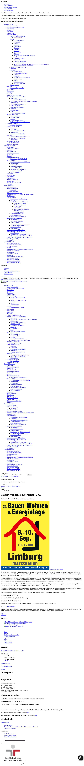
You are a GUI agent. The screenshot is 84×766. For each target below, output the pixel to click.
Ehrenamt (9, 135)
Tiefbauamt (17, 59)
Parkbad (9, 156)
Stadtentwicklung (11, 197)
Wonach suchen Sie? (6, 474)
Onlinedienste (10, 28)
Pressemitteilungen (15, 172)
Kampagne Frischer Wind (14, 262)
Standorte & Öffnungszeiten (17, 36)
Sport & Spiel (10, 181)
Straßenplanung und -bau (13, 261)
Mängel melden (11, 33)
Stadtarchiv (10, 173)
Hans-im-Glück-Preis (15, 167)
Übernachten (10, 154)
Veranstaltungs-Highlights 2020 (18, 159)
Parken (9, 247)
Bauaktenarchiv (14, 222)
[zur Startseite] (14, 281)
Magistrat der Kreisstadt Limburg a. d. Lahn (12, 650)
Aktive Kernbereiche (15, 215)
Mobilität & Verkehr (9, 241)
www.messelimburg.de (9, 606)
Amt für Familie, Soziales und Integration (24, 55)
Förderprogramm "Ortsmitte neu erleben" (21, 236)
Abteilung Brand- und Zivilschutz (16, 230)
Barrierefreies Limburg (13, 259)
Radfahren (10, 255)
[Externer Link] (43, 622)
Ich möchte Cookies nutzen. (15, 21)
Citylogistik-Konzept (12, 253)
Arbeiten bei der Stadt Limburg (22, 77)
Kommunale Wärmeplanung (17, 104)
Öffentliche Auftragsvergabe (14, 193)
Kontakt (6, 633)
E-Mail (6, 660)
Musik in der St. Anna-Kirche (18, 169)
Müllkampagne (14, 102)
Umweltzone (10, 252)
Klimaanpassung (14, 110)
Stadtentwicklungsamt (19, 58)
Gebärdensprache (8, 274)
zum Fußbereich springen (10, 7)
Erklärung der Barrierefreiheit (11, 271)
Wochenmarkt (10, 178)
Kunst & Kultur (11, 160)
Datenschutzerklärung (9, 636)
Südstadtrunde (17, 206)
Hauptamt (16, 45)
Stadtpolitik (10, 92)
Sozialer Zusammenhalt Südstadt (18, 202)
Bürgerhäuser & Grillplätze (14, 182)
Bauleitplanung (11, 196)
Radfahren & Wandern (13, 153)
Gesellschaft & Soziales (13, 126)
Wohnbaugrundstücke (13, 238)
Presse (5, 269)
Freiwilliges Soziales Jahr (20, 73)
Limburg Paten (14, 139)
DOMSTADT (11, 89)
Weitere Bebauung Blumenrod (18, 216)
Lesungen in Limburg (16, 166)
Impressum (7, 638)
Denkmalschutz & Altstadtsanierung (16, 231)
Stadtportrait (10, 91)
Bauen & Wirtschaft (9, 185)
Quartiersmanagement (19, 204)
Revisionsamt (17, 46)
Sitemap (6, 639)
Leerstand (13, 190)
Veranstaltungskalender (13, 157)
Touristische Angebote (13, 148)
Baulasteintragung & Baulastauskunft (20, 224)
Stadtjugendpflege (15, 116)
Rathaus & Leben (8, 24)
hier (28, 712)
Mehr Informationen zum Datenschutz (10, 279)
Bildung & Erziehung (12, 114)
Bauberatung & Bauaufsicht (14, 218)
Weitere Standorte (5, 663)
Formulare (13, 68)
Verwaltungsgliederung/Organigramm (23, 65)
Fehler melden (7, 640)
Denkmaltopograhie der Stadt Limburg (20, 234)
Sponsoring (17, 207)
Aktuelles (9, 86)
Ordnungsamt (17, 52)
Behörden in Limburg (12, 144)
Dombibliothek (14, 165)
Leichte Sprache (8, 272)
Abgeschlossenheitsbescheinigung (19, 225)
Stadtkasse (16, 49)
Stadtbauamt (17, 57)
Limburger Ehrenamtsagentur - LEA (19, 136)
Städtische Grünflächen (20, 99)
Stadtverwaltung (11, 34)
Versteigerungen (14, 85)
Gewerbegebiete (11, 240)
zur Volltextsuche (8, 10)
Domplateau (13, 200)
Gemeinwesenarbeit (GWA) (17, 133)
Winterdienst (20, 62)
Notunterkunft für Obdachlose (18, 131)
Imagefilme (10, 150)
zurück (2, 613)
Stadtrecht (9, 94)
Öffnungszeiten (18, 37)
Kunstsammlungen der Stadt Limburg (20, 162)
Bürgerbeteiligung (18, 210)
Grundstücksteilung (15, 227)
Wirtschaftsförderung (12, 188)
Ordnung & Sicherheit (13, 141)
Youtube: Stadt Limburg (10, 735)
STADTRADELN (15, 105)
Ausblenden (4, 21)
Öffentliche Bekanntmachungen (15, 27)
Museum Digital (14, 163)
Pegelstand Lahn (14, 142)
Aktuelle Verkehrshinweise (14, 244)
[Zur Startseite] (10, 476)
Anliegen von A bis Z (12, 25)
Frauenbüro (17, 42)
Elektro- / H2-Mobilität (13, 250)
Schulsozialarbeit (14, 117)
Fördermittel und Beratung (17, 107)
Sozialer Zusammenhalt (20, 203)
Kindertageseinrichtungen (17, 120)
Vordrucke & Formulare (16, 221)
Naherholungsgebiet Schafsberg (18, 199)
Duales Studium (18, 79)
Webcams (9, 184)
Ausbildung (17, 74)
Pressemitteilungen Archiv (17, 88)
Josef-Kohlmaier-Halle (16, 170)
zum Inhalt (6, 4)
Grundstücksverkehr (19, 40)
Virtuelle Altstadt (11, 151)
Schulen (12, 119)
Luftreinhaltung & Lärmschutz (15, 256)
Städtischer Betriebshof (20, 61)
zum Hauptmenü (8, 5)
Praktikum (16, 76)
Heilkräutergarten (11, 175)
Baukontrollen (14, 228)
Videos (15, 80)
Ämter (12, 39)
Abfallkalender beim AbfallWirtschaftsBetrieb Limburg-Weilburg (21, 726)
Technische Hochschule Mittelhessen (20, 122)
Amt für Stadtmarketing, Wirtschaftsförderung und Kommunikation (31, 64)
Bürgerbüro (10, 30)
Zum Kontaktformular (6, 666)
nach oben (3, 615)
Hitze (11, 111)
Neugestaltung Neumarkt (16, 213)
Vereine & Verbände (12, 179)
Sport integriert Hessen (16, 125)
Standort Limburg (11, 187)
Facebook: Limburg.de (10, 734)
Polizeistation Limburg (10, 728)
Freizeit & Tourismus (9, 145)
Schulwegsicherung (12, 246)
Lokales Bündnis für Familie (17, 138)
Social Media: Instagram (10, 736)
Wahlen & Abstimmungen (14, 95)
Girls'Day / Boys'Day (19, 83)
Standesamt (10, 31)
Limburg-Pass (14, 132)
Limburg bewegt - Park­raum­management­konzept (20, 249)
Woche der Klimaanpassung (17, 113)
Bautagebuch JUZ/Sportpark (21, 209)
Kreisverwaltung (8, 725)
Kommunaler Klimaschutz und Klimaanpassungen (23, 101)
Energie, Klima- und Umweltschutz (16, 96)
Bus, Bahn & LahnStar (13, 243)
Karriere (12, 70)
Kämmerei (16, 48)
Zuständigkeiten (14, 219)
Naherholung (10, 176)
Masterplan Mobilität (12, 258)
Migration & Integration (13, 123)
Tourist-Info (10, 147)
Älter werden (13, 129)
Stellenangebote (18, 71)
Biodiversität (13, 98)
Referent (16, 43)
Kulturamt (16, 54)
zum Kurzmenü (8, 8)
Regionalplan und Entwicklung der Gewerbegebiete (20, 194)
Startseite (6, 268)
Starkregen (13, 108)
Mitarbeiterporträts (18, 82)
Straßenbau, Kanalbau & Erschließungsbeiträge (19, 237)
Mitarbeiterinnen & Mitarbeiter (18, 67)
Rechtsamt (16, 51)
